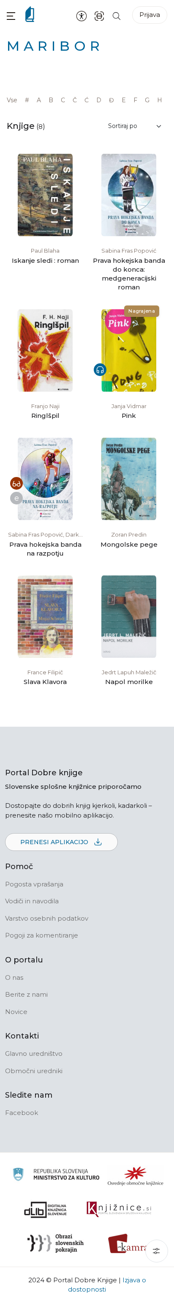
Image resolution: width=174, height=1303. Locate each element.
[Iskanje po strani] (116, 15)
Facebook (21, 1113)
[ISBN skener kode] (99, 15)
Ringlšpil (45, 416)
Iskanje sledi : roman (45, 260)
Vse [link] (12, 100)
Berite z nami (26, 994)
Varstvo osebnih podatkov (46, 918)
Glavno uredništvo (34, 1053)
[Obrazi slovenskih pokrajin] (55, 1243)
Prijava (149, 15)
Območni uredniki (34, 1071)
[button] (11, 16)
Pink (129, 416)
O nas (14, 977)
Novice (16, 1012)
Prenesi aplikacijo (55, 842)
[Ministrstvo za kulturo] (56, 1176)
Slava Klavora (45, 682)
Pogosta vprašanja (34, 884)
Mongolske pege (129, 544)
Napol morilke (129, 682)
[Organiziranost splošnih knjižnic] (135, 1175)
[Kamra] (128, 1243)
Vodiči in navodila (32, 901)
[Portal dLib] (45, 1209)
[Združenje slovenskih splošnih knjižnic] (119, 1209)
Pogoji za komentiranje (41, 935)
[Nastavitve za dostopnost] (81, 15)
